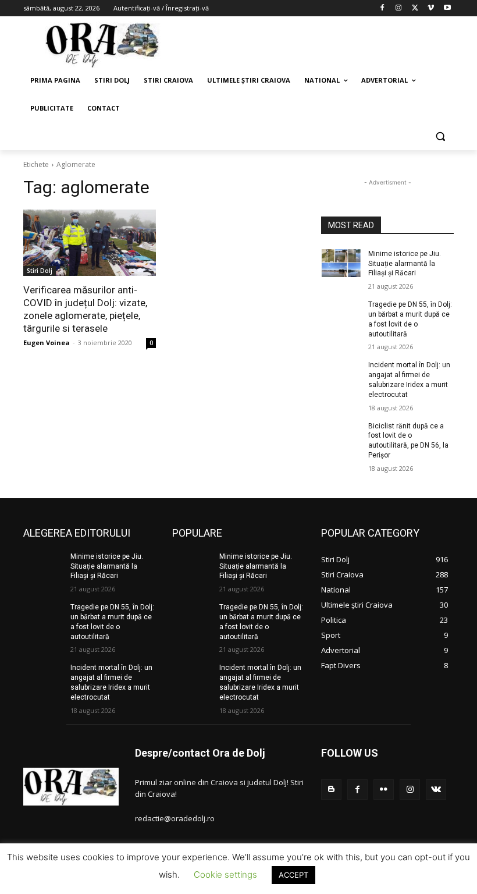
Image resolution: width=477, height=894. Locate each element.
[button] (440, 136)
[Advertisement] (317, 43)
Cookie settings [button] (225, 874)
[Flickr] (383, 789)
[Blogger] (331, 789)
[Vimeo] (430, 8)
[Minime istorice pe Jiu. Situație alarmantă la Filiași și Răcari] (341, 263)
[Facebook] (382, 8)
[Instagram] (398, 8)
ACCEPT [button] (293, 874)
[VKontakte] (436, 789)
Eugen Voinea (46, 342)
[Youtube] (447, 8)
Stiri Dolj (39, 271)
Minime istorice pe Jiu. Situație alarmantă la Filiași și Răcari (404, 264)
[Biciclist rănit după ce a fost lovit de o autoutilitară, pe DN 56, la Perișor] (341, 435)
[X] (415, 8)
